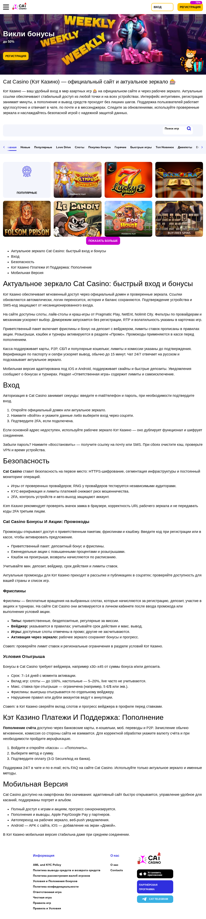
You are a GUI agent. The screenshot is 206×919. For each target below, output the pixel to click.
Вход (15, 256)
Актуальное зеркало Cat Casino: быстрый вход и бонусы (58, 251)
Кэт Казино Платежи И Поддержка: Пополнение (51, 267)
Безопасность (22, 262)
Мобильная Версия (27, 273)
